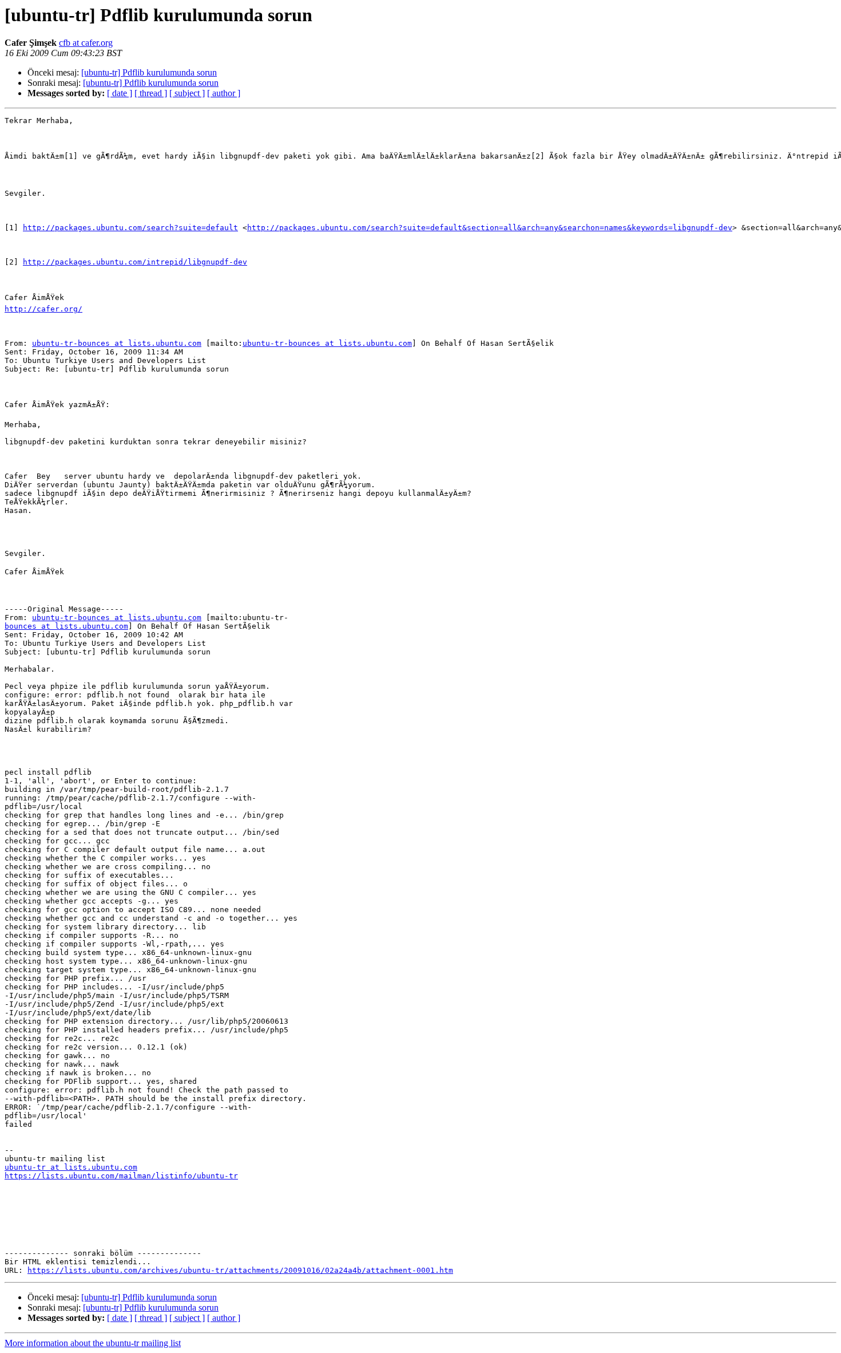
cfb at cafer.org (86, 43)
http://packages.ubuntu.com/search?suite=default (130, 227)
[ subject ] (187, 93)
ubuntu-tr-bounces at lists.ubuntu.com (116, 343)
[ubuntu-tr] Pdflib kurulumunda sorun (149, 72)
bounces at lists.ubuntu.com (66, 626)
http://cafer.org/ (43, 309)
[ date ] (119, 93)
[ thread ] (150, 93)
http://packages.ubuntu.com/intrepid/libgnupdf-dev (135, 262)
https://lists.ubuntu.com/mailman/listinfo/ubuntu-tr (121, 1175)
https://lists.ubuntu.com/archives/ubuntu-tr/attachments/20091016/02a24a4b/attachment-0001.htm (240, 1270)
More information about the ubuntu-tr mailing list (93, 1343)
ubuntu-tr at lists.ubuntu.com (71, 1167)
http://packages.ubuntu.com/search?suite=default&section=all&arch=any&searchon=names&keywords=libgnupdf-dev (489, 227)
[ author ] (223, 93)
